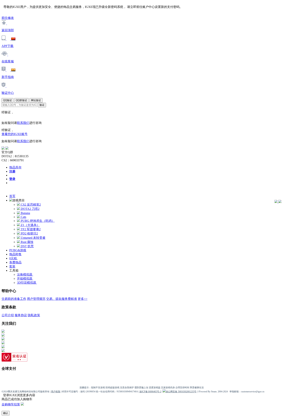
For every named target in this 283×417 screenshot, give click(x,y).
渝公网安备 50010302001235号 (181, 391)
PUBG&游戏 (17, 250)
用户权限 (55, 391)
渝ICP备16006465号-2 (150, 391)
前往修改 (8, 17)
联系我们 (23, 122)
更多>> (82, 298)
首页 (12, 196)
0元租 (13, 258)
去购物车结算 (11, 404)
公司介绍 (8, 315)
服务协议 (21, 315)
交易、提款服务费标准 (61, 298)
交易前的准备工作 (14, 298)
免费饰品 (15, 262)
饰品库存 (15, 167)
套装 (12, 266)
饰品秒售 (15, 254)
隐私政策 (34, 315)
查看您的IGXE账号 (15, 134)
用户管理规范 (36, 298)
